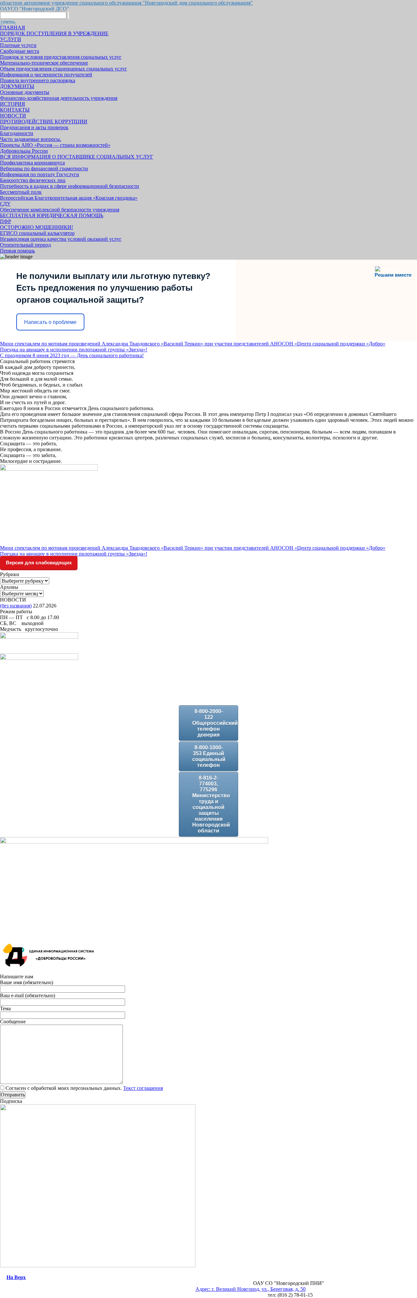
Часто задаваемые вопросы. (30, 139)
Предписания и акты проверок (34, 127)
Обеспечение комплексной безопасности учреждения (59, 209)
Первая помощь (17, 250)
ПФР (5, 221)
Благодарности (16, 133)
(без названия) (16, 605)
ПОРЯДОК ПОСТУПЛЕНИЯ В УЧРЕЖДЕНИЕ (54, 33)
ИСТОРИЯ (12, 104)
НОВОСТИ (13, 115)
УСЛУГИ (10, 39)
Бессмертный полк (21, 192)
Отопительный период (25, 245)
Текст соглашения (143, 1088)
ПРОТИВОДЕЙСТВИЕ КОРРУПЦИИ (43, 121)
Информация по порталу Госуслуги (39, 174)
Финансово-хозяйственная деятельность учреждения (58, 98)
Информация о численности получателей (46, 74)
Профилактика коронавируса (32, 162)
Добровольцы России (24, 151)
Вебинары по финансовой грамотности (44, 168)
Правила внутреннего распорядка (37, 80)
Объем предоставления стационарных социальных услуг (63, 68)
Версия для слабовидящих (39, 562)
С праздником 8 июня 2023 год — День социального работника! (72, 355)
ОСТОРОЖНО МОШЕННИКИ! (36, 227)
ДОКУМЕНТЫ (17, 86)
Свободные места (19, 51)
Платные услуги (18, 45)
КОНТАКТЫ (15, 110)
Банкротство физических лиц (32, 180)
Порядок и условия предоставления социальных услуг (61, 57)
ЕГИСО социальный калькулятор (37, 233)
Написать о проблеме (50, 322)
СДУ (5, 203)
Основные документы (24, 92)
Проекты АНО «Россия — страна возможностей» (55, 145)
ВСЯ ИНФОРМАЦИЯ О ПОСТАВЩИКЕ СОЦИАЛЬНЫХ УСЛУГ (76, 157)
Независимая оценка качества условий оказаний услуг (61, 239)
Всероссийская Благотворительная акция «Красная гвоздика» (68, 198)
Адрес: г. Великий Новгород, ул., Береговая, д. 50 (250, 1289)
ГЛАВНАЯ (12, 27)
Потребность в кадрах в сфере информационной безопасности (69, 186)
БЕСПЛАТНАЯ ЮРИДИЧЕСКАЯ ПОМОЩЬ (51, 215)
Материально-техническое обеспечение (44, 63)
